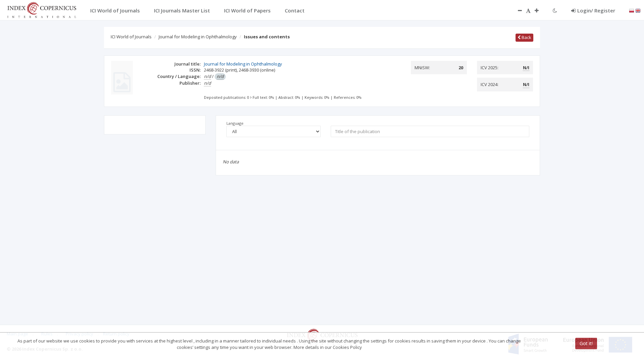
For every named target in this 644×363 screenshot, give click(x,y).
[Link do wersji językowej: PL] (631, 10)
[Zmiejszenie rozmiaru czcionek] (516, 10)
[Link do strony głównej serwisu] (41, 9)
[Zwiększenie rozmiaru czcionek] (540, 10)
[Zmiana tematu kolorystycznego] (555, 10)
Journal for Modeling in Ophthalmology (198, 37)
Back (526, 37)
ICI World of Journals (131, 37)
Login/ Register (596, 10)
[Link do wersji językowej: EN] (638, 10)
